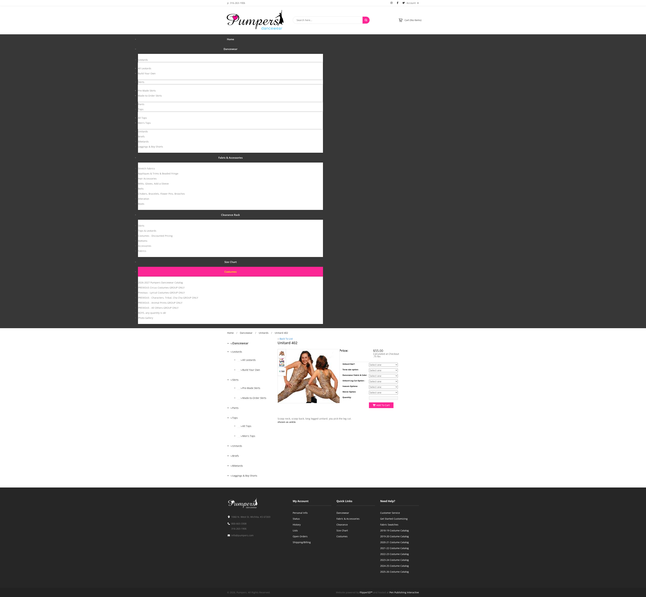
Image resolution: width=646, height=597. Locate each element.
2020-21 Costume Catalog (394, 542)
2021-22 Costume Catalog (394, 548)
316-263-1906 (238, 528)
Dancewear (246, 332)
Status (296, 518)
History (297, 524)
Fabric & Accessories (348, 518)
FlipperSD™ (366, 592)
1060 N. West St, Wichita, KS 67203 (250, 516)
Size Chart (342, 530)
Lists (295, 530)
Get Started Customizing (394, 518)
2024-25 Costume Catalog (394, 565)
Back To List (286, 338)
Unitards (263, 332)
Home (230, 332)
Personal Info (300, 512)
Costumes (342, 536)
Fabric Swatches (389, 524)
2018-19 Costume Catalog (394, 530)
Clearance (342, 524)
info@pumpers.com (242, 535)
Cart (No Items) (413, 20)
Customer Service (390, 512)
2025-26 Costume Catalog (394, 571)
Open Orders (300, 536)
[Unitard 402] (282, 353)
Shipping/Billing (302, 542)
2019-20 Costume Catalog (394, 536)
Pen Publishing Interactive (404, 592)
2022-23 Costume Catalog (394, 554)
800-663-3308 (238, 523)
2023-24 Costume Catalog (394, 560)
